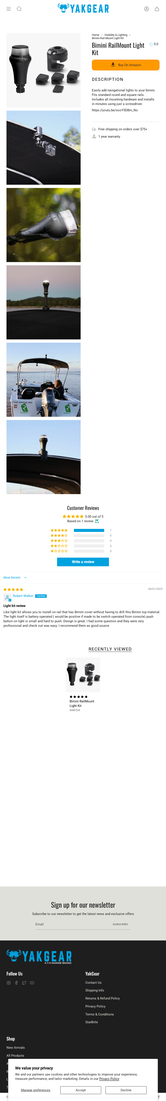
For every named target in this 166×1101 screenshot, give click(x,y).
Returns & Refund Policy (102, 998)
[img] (13, 590)
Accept (81, 1090)
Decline (126, 1090)
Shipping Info (94, 990)
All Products (15, 1056)
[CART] (157, 9)
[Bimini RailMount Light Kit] (83, 674)
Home (95, 35)
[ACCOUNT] (146, 9)
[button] (19, 9)
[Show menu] (8, 9)
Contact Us (93, 983)
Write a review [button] (83, 562)
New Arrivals (15, 1048)
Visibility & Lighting (115, 35)
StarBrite (91, 1022)
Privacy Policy (109, 1079)
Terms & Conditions (99, 1014)
